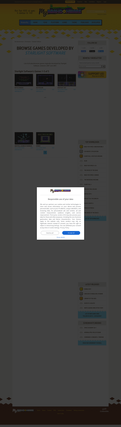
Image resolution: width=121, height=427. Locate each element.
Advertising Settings (52, 225)
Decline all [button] (49, 233)
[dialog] (60, 213)
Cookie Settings (54, 228)
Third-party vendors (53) (58, 215)
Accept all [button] (71, 233)
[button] (60, 237)
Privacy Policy (64, 228)
